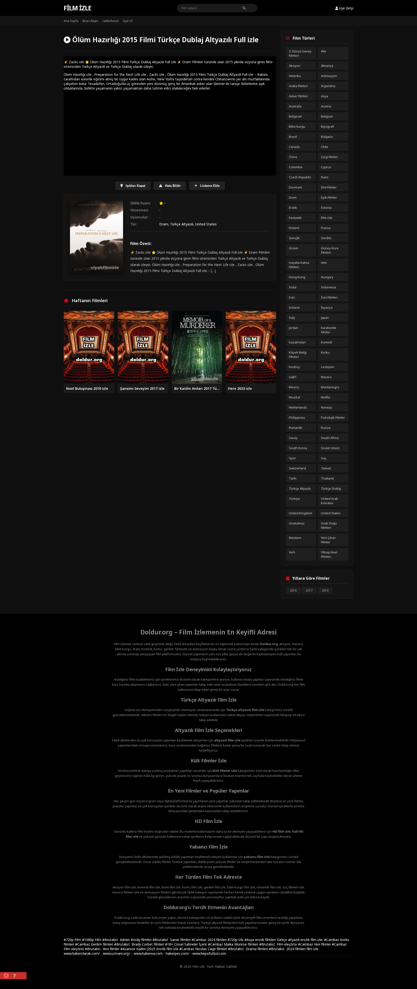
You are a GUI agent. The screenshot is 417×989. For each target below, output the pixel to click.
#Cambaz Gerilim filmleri (94, 944)
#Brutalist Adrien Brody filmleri (127, 939)
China (293, 157)
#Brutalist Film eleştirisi (278, 944)
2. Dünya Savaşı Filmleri (300, 53)
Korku (325, 352)
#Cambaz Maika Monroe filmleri (233, 944)
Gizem (293, 248)
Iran (292, 297)
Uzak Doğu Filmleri (329, 525)
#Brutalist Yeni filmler (102, 949)
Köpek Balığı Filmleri (298, 354)
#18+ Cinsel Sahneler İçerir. (186, 944)
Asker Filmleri (298, 96)
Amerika (295, 76)
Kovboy (294, 367)
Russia (326, 427)
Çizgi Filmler (329, 157)
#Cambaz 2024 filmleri (210, 939)
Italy (292, 317)
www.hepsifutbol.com (209, 953)
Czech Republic (300, 177)
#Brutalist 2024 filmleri (287, 949)
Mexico (294, 387)
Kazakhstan (297, 342)
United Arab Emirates (329, 500)
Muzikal (294, 397)
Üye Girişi (345, 8)
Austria (326, 106)
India (292, 287)
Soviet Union (330, 448)
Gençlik (294, 238)
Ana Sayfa (71, 21)
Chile (324, 147)
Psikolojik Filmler (333, 417)
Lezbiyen (327, 367)
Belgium (327, 116)
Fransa (326, 228)
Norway (326, 407)
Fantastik (295, 218)
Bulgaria (327, 136)
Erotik (293, 207)
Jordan (293, 328)
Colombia (295, 167)
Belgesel (295, 116)
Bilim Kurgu (297, 126)
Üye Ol (127, 21)
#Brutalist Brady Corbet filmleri (139, 944)
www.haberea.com (148, 953)
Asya (324, 96)
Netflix (325, 397)
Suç (323, 458)
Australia (295, 106)
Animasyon (329, 76)
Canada (294, 147)
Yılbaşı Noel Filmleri (329, 554)
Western (295, 538)
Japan (325, 317)
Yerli (292, 552)
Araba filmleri (298, 86)
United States (206, 224)
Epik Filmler (329, 197)
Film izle (77, 8)
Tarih (292, 478)
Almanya (327, 65)
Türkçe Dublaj (331, 488)
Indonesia (328, 287)
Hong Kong (297, 277)
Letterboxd (110, 21)
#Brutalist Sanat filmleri (172, 939)
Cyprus (326, 167)
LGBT (293, 377)
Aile (323, 51)
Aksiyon (294, 65)
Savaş (293, 438)
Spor (292, 458)
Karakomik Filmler (328, 330)
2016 (293, 590)
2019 (325, 590)
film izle (312, 949)
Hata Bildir (172, 186)
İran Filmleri (329, 297)
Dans (324, 177)
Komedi (326, 342)
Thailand (327, 478)
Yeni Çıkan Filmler (328, 540)
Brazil (293, 136)
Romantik (295, 427)
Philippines (297, 417)
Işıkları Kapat (135, 186)
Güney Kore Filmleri (330, 250)
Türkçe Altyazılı (181, 224)
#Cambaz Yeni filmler (315, 944)
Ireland (294, 307)
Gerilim (326, 238)
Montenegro (330, 387)
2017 (309, 590)
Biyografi (327, 126)
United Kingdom (300, 513)
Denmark (295, 187)
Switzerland (297, 468)
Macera (326, 377)
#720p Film (73, 939)
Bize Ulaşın (90, 21)
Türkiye (294, 498)
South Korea (298, 448)
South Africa (330, 438)
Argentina (328, 86)
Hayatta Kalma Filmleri (299, 264)
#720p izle (236, 939)
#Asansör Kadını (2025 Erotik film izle (149, 949)
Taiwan (326, 468)
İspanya (327, 307)
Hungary (327, 277)
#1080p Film (92, 939)
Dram (163, 224)
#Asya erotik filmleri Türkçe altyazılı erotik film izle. (284, 939)
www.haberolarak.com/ (82, 953)
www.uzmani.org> (117, 953)
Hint (324, 262)
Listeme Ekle (209, 186)
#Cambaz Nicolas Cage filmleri (203, 949)
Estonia (326, 207)
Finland (294, 228)
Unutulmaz (297, 523)
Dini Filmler (329, 187)
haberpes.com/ (177, 953)
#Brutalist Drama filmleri (248, 949)
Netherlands (298, 407)
